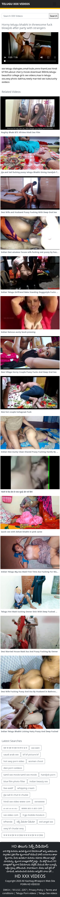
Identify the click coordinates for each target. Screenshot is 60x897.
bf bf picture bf (31, 754)
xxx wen (35, 747)
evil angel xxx (46, 821)
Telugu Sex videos (48, 893)
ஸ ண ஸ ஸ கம (10, 808)
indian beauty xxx (38, 781)
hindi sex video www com (16, 801)
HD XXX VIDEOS (30, 876)
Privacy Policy (36, 889)
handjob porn (48, 774)
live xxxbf (8, 788)
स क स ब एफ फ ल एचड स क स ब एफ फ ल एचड (23, 835)
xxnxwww (39, 801)
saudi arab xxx (11, 754)
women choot (35, 761)
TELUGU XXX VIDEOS (16, 4)
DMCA (6, 889)
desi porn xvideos (12, 768)
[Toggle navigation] (54, 4)
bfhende (7, 821)
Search (53, 15)
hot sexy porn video (13, 761)
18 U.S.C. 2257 (19, 889)
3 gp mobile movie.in (33, 815)
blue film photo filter (14, 781)
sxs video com (10, 815)
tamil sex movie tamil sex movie (20, 774)
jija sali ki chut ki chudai (15, 794)
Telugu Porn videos (26, 893)
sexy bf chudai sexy (13, 828)
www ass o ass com (31, 808)
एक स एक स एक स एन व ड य (15, 747)
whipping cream (25, 788)
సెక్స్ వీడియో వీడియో (26, 821)
